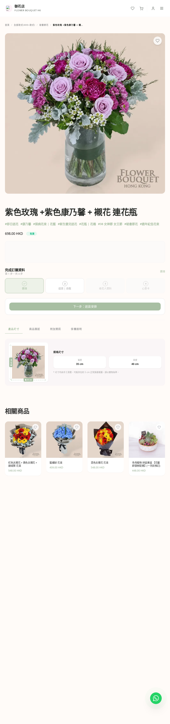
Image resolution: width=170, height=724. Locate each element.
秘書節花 (44, 24)
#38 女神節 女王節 (110, 224)
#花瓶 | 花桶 (87, 224)
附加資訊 (55, 329)
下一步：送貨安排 (85, 306)
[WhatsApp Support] (156, 698)
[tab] (24, 285)
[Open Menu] (161, 8)
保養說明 (76, 329)
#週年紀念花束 (149, 224)
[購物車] (141, 8)
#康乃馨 (26, 224)
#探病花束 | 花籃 (44, 224)
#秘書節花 (131, 224)
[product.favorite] (35, 427)
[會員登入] (153, 8)
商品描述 (34, 329)
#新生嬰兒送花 (67, 224)
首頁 (7, 24)
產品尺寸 (13, 329)
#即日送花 (11, 224)
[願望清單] (132, 8)
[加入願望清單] (157, 41)
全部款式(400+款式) (24, 24)
